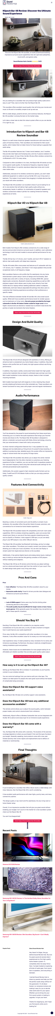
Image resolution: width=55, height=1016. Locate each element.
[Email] (27, 825)
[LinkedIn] (27, 828)
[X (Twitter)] (27, 822)
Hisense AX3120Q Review (11, 864)
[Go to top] (52, 1013)
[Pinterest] (27, 827)
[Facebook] (27, 824)
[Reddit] (27, 826)
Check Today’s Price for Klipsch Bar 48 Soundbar (27, 66)
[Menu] (51, 2)
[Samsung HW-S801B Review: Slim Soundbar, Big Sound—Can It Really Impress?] (27, 917)
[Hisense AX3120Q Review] (27, 847)
